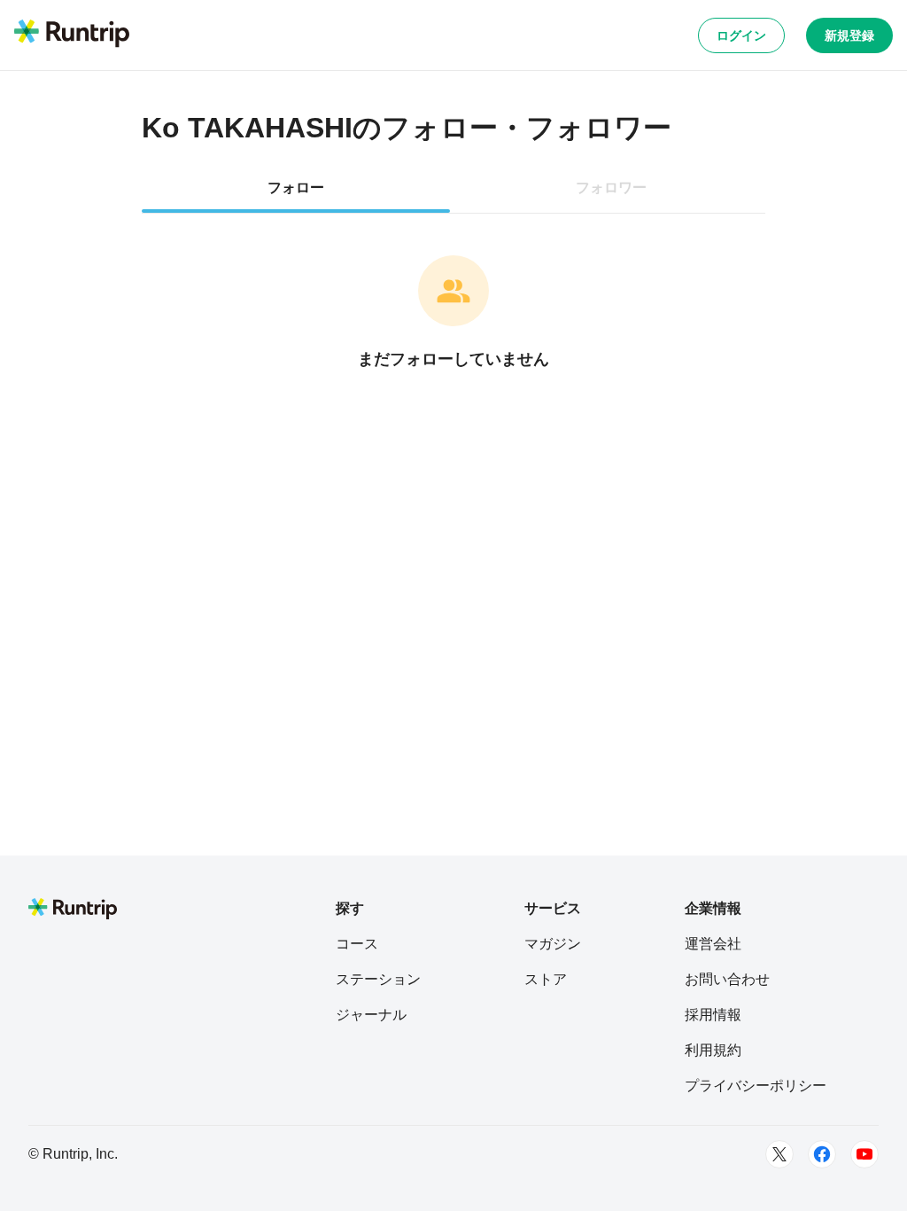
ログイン (741, 35)
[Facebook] (822, 1154)
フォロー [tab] (295, 187)
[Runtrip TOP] (71, 35)
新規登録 (849, 35)
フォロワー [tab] (611, 187)
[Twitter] (779, 1154)
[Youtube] (864, 1154)
